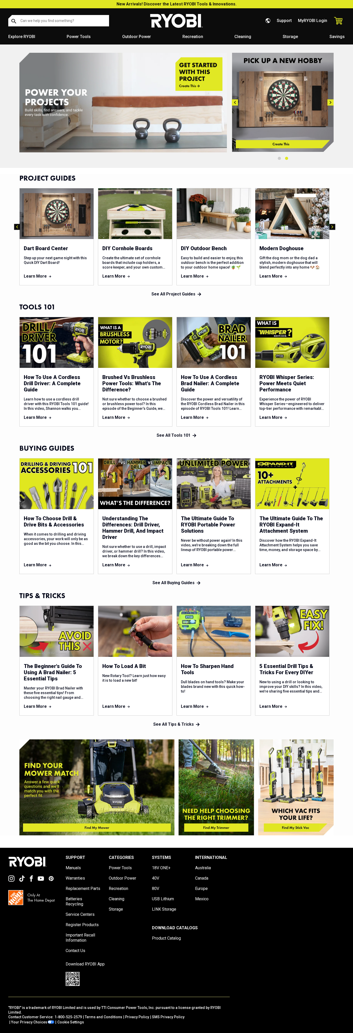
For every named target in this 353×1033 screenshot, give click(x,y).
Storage (290, 36)
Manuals (73, 867)
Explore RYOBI (21, 36)
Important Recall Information (80, 938)
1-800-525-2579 (68, 1017)
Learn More (35, 276)
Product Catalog (166, 938)
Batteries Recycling (74, 901)
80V (155, 888)
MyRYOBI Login (312, 20)
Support (284, 20)
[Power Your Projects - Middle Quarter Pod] (216, 787)
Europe (201, 888)
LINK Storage (164, 909)
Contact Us (75, 950)
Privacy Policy (137, 1017)
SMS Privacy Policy (168, 1017)
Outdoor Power (136, 36)
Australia (203, 867)
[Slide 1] (279, 158)
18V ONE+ (161, 867)
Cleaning (242, 36)
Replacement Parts (83, 888)
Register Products (82, 924)
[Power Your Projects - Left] (96, 787)
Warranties (75, 878)
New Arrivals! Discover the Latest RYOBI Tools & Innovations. (176, 4)
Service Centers (80, 914)
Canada (201, 878)
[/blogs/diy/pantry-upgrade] (283, 102)
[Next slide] (330, 102)
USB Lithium (163, 898)
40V (155, 878)
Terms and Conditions (103, 1017)
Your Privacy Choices (29, 1022)
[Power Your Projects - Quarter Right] (296, 787)
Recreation (192, 36)
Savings (337, 36)
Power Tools (79, 36)
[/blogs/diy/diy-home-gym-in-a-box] (123, 102)
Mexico (202, 898)
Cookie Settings (70, 1022)
